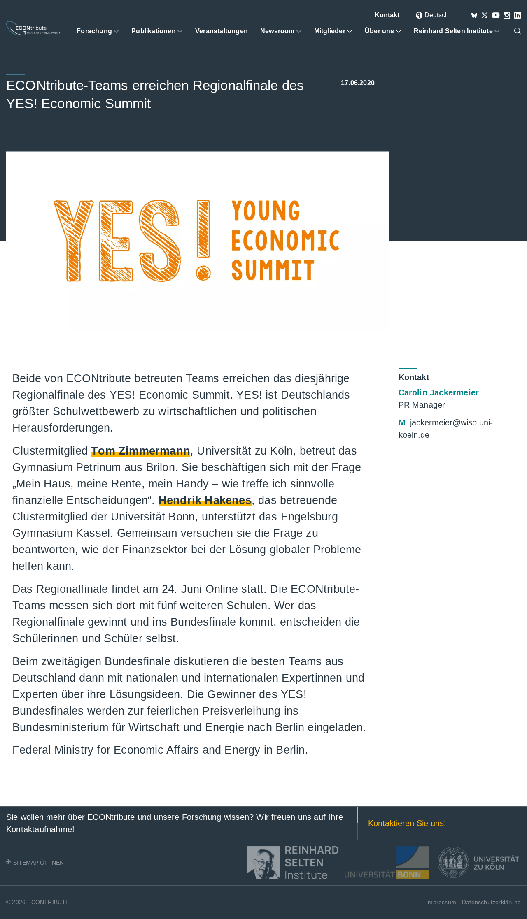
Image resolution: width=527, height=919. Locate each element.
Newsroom (277, 31)
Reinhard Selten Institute (453, 31)
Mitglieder (329, 31)
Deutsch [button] (436, 15)
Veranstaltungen (221, 31)
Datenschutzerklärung (491, 902)
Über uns (379, 31)
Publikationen (153, 31)
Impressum (441, 902)
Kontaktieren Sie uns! (407, 823)
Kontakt (387, 15)
